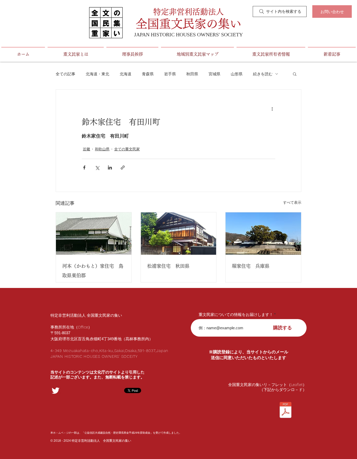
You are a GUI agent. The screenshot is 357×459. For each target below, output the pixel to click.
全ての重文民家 (127, 149)
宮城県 (214, 74)
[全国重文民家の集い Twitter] (55, 391)
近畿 (86, 149)
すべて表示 (292, 202)
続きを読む (263, 74)
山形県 (237, 74)
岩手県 (170, 74)
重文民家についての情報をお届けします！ (236, 314)
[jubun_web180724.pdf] (285, 410)
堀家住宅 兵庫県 (250, 266)
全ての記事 (65, 74)
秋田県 (192, 74)
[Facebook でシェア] (84, 167)
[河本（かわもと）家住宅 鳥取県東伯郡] (93, 233)
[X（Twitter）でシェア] (97, 167)
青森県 (148, 74)
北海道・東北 (97, 74)
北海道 (125, 74)
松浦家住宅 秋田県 (168, 266)
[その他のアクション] (272, 108)
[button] (294, 74)
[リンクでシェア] (122, 167)
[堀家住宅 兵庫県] (263, 233)
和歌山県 (102, 149)
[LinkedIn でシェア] (109, 167)
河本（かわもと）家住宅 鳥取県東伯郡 (92, 271)
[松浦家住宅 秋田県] (178, 233)
